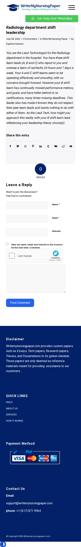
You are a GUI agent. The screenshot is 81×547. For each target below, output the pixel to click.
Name (56, 204)
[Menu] (70, 7)
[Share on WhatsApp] (25, 146)
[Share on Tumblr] (48, 146)
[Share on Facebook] (10, 146)
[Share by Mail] (71, 146)
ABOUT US (12, 408)
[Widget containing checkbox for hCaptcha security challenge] (34, 256)
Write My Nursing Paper (54, 38)
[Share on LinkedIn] (40, 146)
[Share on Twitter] (17, 146)
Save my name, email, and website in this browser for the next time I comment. (37, 246)
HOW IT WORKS (14, 420)
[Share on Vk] (55, 146)
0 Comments (30, 38)
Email (55, 217)
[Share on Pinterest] (33, 146)
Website (56, 231)
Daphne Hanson (15, 43)
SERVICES (11, 414)
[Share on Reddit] (63, 146)
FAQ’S (9, 402)
